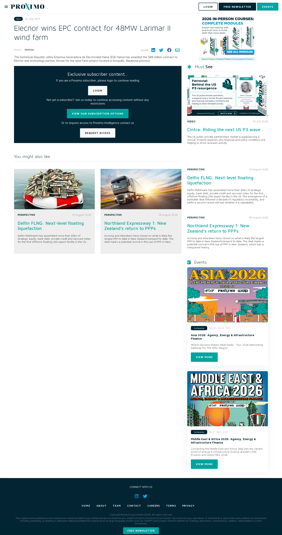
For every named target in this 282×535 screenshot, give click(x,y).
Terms (171, 505)
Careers (153, 505)
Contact (134, 505)
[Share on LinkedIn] (153, 50)
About (101, 505)
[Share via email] (177, 50)
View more (204, 357)
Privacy (188, 505)
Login (97, 90)
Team (117, 505)
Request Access (97, 132)
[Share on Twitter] (161, 50)
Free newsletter (141, 530)
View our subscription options (98, 113)
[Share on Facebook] (169, 50)
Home (86, 505)
